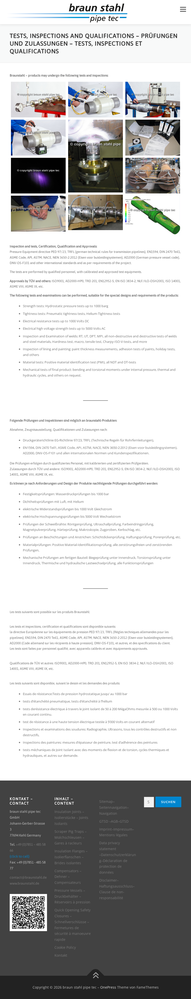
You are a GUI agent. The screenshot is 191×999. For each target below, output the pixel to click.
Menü (183, 9)
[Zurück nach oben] (95, 976)
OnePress (108, 987)
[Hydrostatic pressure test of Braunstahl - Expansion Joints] (95, 212)
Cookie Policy (65, 947)
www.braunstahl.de (24, 883)
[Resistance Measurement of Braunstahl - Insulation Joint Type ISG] (38, 137)
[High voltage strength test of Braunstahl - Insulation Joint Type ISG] (95, 99)
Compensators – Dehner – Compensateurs (67, 876)
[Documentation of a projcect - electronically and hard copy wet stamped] (152, 137)
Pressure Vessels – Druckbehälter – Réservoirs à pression (72, 896)
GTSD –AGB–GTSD (114, 821)
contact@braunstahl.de (28, 877)
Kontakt (60, 955)
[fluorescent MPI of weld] (38, 175)
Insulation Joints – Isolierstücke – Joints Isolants (71, 817)
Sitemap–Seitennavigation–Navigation (114, 807)
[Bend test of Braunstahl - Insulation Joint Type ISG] (152, 175)
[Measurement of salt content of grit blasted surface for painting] (38, 213)
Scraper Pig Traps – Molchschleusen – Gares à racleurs (70, 837)
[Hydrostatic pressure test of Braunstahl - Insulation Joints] (38, 99)
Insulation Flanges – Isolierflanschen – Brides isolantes (71, 857)
